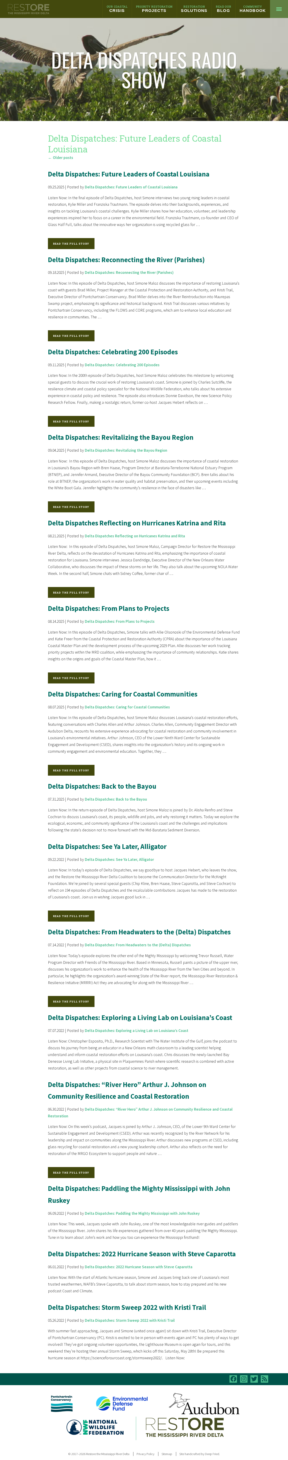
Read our (223, 9)
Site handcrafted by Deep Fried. (199, 1454)
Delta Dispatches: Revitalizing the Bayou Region (121, 437)
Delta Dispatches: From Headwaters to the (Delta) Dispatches (139, 932)
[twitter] (254, 1379)
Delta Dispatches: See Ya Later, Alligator (107, 846)
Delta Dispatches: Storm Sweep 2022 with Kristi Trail (127, 1307)
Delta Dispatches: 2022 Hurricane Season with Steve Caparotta (142, 1254)
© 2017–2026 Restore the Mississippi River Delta (98, 1454)
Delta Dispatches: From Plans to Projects (108, 608)
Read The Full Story (71, 243)
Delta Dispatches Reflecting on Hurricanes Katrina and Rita (137, 523)
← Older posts (60, 157)
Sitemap (167, 1454)
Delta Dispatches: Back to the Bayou (102, 786)
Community (253, 9)
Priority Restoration (154, 9)
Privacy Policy (145, 1454)
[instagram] (244, 1379)
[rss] (264, 1379)
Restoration (194, 9)
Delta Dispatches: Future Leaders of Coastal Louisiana (128, 174)
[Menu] (279, 9)
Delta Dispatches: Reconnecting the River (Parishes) (126, 259)
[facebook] (233, 1379)
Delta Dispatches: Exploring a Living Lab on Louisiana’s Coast (140, 1017)
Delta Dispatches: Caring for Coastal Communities (122, 694)
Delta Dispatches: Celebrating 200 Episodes (113, 352)
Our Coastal (117, 9)
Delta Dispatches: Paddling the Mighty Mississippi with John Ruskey (142, 1213)
